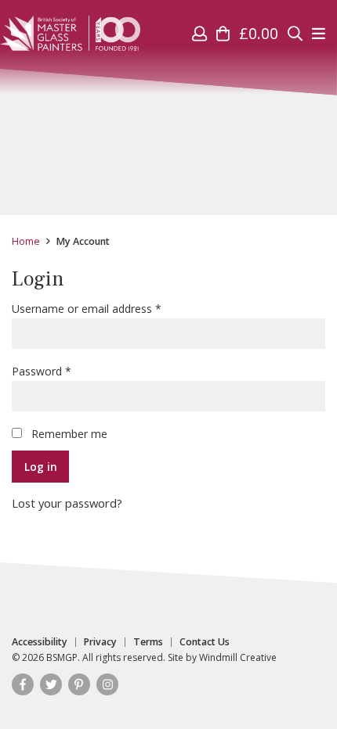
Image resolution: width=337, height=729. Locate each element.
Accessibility (39, 642)
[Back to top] (293, 685)
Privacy (100, 642)
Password (63, 371)
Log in (40, 466)
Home (26, 241)
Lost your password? (67, 503)
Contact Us (204, 642)
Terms (148, 642)
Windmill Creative (238, 657)
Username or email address (108, 308)
